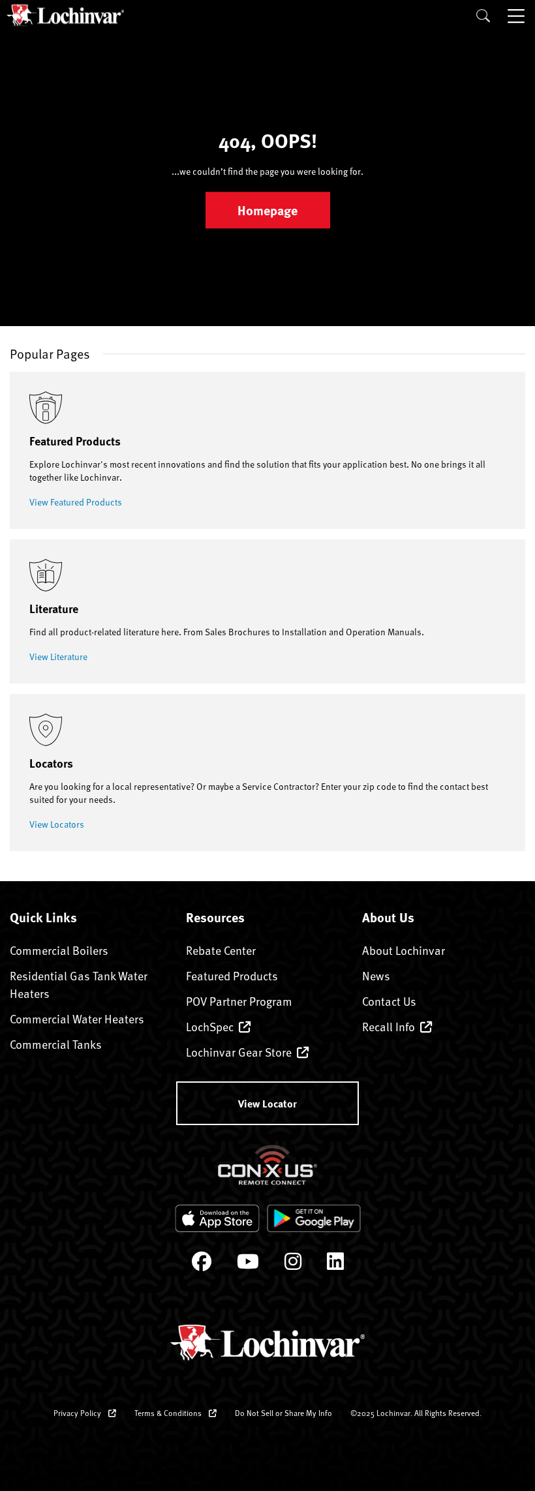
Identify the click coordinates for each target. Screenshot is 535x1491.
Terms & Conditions (169, 1413)
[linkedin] (335, 1264)
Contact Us (389, 1001)
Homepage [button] (267, 210)
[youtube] (248, 1264)
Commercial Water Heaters (77, 1018)
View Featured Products (75, 502)
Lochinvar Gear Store (239, 1052)
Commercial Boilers (59, 950)
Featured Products (232, 975)
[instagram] (292, 1264)
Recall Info (388, 1026)
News (376, 975)
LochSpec (210, 1026)
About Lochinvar (403, 950)
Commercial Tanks (56, 1044)
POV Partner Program (239, 1001)
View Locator (267, 1103)
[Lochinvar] (65, 15)
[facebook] (201, 1264)
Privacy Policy (78, 1413)
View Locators (56, 824)
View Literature (58, 656)
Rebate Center (221, 950)
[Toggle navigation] (517, 15)
